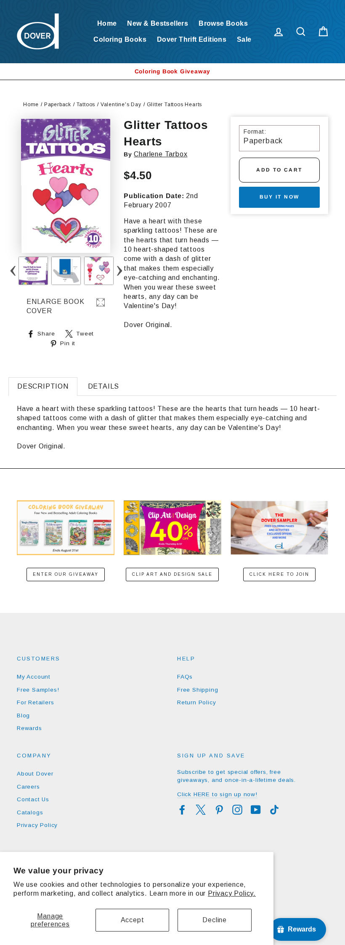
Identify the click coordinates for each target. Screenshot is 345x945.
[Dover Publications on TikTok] (274, 810)
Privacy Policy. (232, 893)
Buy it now (280, 197)
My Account (33, 677)
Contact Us (33, 799)
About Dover (35, 773)
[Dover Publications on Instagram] (237, 810)
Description (43, 386)
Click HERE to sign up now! (217, 794)
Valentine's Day (121, 104)
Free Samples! (38, 690)
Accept (132, 920)
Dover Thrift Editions (191, 39)
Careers (28, 787)
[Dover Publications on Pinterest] (219, 810)
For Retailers (35, 702)
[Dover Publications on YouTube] (256, 810)
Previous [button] (13, 270)
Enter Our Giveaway (65, 574)
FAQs (185, 677)
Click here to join (279, 574)
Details (103, 386)
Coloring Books (119, 39)
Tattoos (86, 104)
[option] (172, 71)
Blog (23, 715)
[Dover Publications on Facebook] (182, 810)
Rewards (29, 728)
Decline (214, 920)
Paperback (57, 104)
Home (107, 23)
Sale (244, 39)
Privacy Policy (37, 825)
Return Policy (196, 702)
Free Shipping (197, 690)
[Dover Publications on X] (201, 810)
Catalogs (30, 812)
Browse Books (223, 23)
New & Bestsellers (157, 23)
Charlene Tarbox (160, 154)
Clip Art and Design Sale (172, 574)
